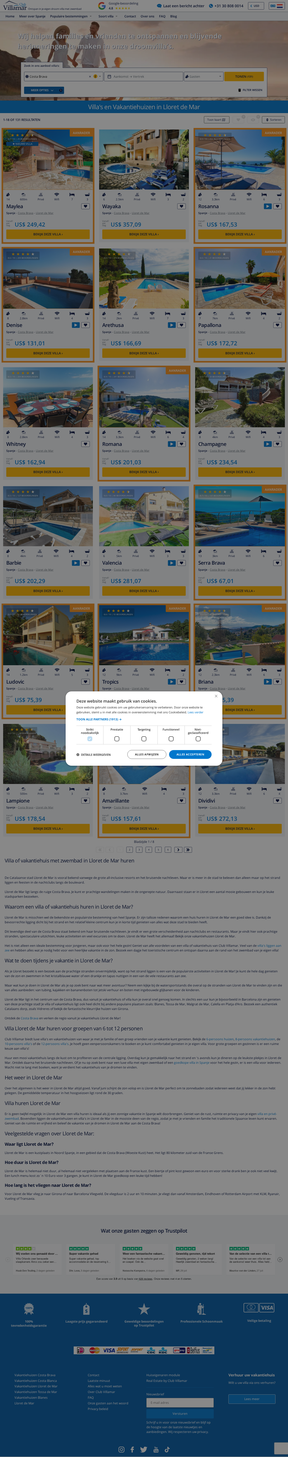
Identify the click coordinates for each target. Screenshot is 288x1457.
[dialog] (144, 728)
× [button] (216, 695)
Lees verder (195, 712)
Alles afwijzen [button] (147, 754)
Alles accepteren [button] (190, 754)
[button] (144, 719)
